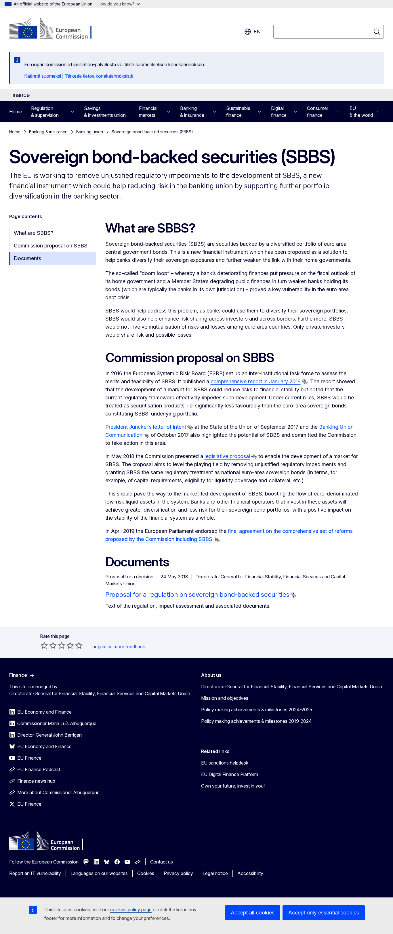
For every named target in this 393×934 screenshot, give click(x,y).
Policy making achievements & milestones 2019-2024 (256, 721)
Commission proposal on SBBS (50, 246)
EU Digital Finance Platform (229, 774)
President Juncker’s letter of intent (145, 427)
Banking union (89, 131)
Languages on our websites (99, 873)
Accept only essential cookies (323, 913)
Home (15, 112)
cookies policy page (131, 909)
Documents (27, 258)
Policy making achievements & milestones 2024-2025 (256, 709)
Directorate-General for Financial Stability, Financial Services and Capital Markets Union (291, 686)
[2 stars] (48, 645)
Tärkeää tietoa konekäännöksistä (99, 76)
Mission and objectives (224, 698)
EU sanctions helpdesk (224, 763)
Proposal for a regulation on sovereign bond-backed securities (197, 594)
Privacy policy (178, 873)
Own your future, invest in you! (233, 786)
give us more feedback (121, 646)
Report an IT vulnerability (35, 873)
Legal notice (215, 873)
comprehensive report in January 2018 (256, 381)
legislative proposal (227, 456)
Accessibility (250, 873)
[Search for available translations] (305, 382)
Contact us (161, 862)
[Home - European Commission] (55, 28)
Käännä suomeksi (42, 76)
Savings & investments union (105, 111)
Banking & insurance (48, 131)
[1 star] (44, 645)
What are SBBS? (33, 233)
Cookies (145, 873)
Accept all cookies (252, 913)
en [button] (257, 31)
